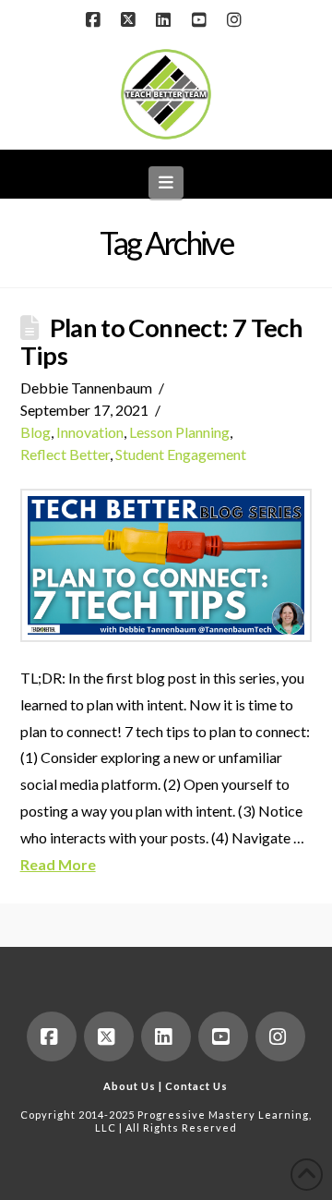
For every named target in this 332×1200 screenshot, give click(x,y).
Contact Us (196, 1086)
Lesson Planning (179, 432)
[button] (166, 182)
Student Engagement (180, 454)
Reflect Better (65, 454)
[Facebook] (95, 20)
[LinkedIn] (166, 20)
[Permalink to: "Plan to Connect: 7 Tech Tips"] (166, 565)
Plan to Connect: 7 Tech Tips (161, 341)
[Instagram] (237, 20)
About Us (129, 1086)
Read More (58, 864)
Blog (35, 432)
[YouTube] (201, 20)
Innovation (90, 432)
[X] (131, 20)
